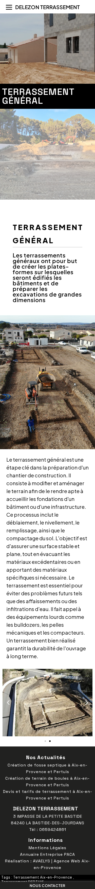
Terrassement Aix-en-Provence (42, 877)
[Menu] (9, 7)
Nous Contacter (47, 885)
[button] (8, 702)
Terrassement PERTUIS (22, 881)
